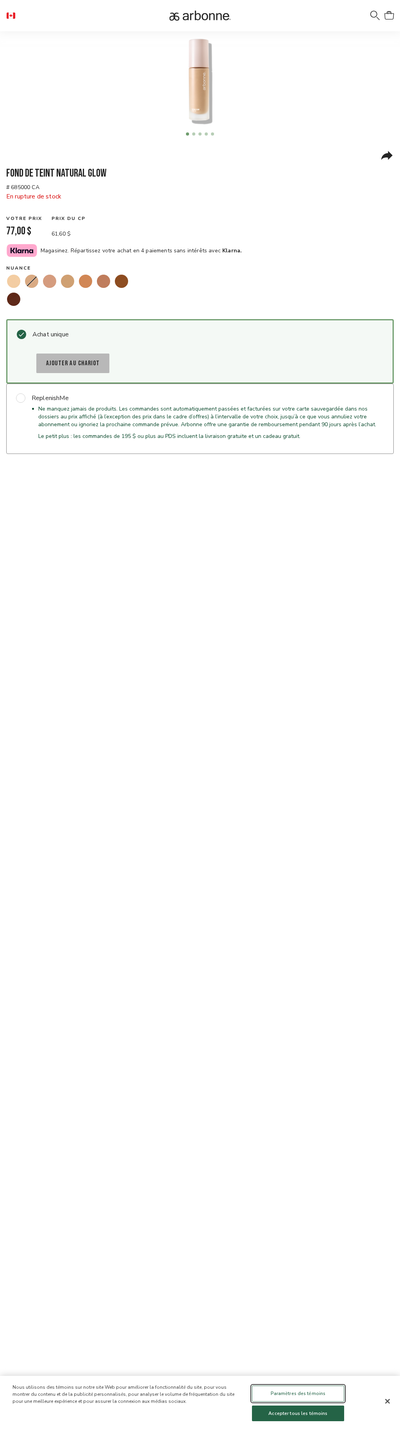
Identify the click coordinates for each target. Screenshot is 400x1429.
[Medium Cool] (103, 281)
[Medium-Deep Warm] (121, 281)
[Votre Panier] (389, 15)
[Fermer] (387, 1401)
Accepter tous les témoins (297, 1413)
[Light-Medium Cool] (49, 281)
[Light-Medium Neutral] (67, 281)
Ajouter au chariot (73, 363)
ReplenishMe (50, 398)
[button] (14, 15)
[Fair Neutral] (13, 281)
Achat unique (50, 334)
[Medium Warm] (85, 281)
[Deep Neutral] (13, 299)
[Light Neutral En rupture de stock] (31, 281)
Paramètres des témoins (298, 1393)
